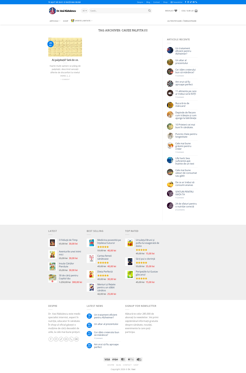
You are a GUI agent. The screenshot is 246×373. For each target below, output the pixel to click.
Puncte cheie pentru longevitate (186, 135)
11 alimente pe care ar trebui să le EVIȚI (185, 92)
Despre (140, 2)
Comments (180, 210)
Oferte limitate (83, 20)
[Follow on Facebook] (185, 2)
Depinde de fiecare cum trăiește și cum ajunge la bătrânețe (185, 115)
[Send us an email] (193, 2)
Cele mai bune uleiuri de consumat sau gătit (186, 173)
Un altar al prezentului (181, 61)
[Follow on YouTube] (76, 339)
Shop (165, 2)
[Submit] (149, 10)
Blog (148, 2)
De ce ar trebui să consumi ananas (184, 183)
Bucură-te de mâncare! (182, 104)
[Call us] (196, 2)
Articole (54, 21)
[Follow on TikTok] (191, 2)
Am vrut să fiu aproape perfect (184, 83)
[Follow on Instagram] (188, 2)
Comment (179, 76)
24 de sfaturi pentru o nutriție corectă (186, 205)
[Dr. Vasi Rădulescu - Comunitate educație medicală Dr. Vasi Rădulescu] (62, 11)
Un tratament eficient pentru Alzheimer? (183, 51)
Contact (156, 2)
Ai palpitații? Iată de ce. (65, 60)
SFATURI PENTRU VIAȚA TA (184, 193)
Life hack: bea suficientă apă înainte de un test (184, 161)
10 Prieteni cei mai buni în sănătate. (185, 126)
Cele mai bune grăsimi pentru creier (183, 146)
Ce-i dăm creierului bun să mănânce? (185, 71)
